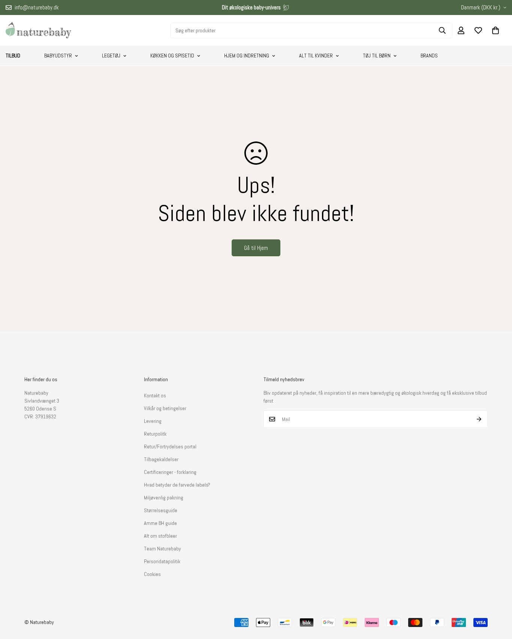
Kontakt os (155, 395)
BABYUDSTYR (58, 55)
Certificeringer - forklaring (170, 472)
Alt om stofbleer (160, 535)
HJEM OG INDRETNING (246, 55)
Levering (153, 421)
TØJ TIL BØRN (377, 55)
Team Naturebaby (162, 548)
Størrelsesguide (160, 510)
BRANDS (429, 55)
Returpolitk (155, 433)
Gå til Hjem (256, 248)
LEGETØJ (111, 55)
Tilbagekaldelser (161, 459)
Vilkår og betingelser (165, 408)
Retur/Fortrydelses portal (170, 446)
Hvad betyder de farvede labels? (177, 484)
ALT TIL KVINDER (316, 55)
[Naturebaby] (38, 30)
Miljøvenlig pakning (163, 497)
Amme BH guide (160, 523)
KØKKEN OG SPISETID (172, 55)
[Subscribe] (479, 419)
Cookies (152, 574)
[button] (495, 30)
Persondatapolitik (162, 561)
